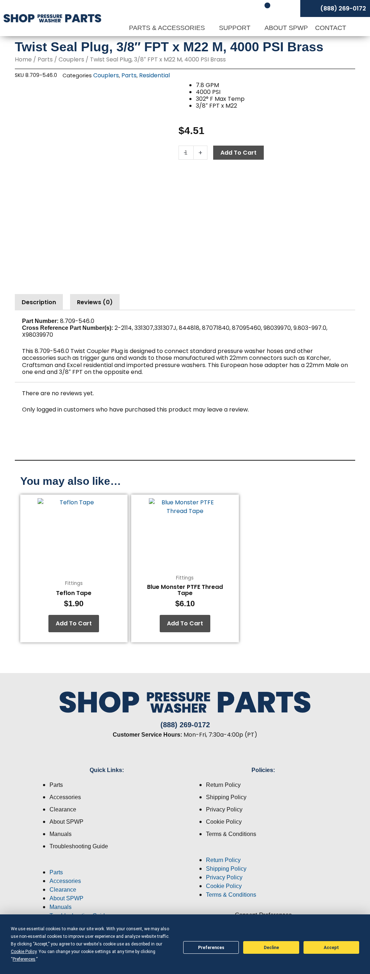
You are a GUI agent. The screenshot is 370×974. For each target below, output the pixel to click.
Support (235, 27)
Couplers (71, 59)
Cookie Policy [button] (23, 951)
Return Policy (223, 785)
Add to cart (238, 152)
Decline (271, 947)
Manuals (61, 834)
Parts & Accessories (168, 27)
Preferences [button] (24, 959)
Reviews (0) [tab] (95, 302)
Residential (154, 75)
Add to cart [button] (74, 623)
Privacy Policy (224, 809)
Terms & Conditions (231, 834)
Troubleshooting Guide (79, 846)
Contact (330, 27)
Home (23, 59)
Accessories (65, 797)
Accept (331, 947)
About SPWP (286, 27)
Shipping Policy (226, 797)
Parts (45, 59)
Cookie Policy (224, 822)
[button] (106, 863)
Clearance (63, 809)
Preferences (211, 947)
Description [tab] (39, 302)
